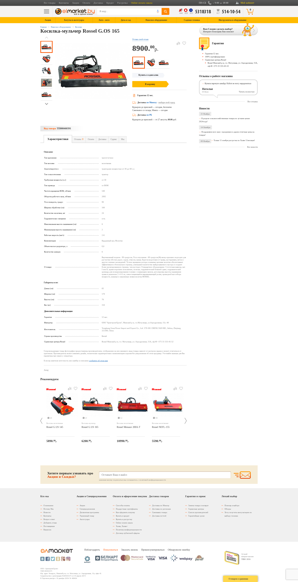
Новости (47, 512)
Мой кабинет (247, 3)
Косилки (78, 27)
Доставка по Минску (160, 505)
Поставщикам (49, 526)
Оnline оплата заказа (124, 523)
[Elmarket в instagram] (68, 559)
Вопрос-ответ (49, 519)
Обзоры (228, 509)
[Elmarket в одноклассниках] (58, 559)
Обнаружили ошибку (179, 549)
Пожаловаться (110, 549)
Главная (43, 27)
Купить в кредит (122, 516)
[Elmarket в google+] (63, 559)
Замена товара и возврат (198, 505)
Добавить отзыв (50, 523)
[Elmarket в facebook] (48, 559)
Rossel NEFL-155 (161, 427)
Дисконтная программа (89, 512)
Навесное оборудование (61, 27)
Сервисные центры (196, 509)
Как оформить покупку (125, 512)
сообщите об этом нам (98, 361)
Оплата (86, 3)
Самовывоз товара (159, 512)
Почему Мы (48, 509)
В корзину (150, 84)
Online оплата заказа (141, 3)
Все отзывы (252, 102)
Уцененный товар (87, 516)
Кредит (110, 3)
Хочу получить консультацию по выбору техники (238, 514)
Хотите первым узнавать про (70, 474)
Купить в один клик (148, 75)
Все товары (49, 3)
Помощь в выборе (232, 505)
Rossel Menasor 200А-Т (128, 427)
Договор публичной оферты (128, 533)
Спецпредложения (87, 509)
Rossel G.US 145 (54, 427)
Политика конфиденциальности (129, 530)
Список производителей (198, 512)
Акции (75, 3)
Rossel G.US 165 (90, 427)
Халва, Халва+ (122, 526)
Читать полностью (247, 92)
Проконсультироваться (152, 549)
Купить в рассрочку (124, 519)
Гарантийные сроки (196, 516)
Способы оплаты (123, 505)
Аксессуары (85, 519)
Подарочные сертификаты (127, 509)
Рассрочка (122, 3)
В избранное (184, 43)
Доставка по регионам (161, 509)
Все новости (252, 147)
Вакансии (47, 530)
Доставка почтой (159, 516)
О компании (48, 505)
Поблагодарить (92, 549)
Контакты (64, 3)
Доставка (98, 3)
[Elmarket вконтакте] (42, 559)
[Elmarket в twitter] (53, 559)
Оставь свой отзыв (140, 39)
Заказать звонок (129, 549)
